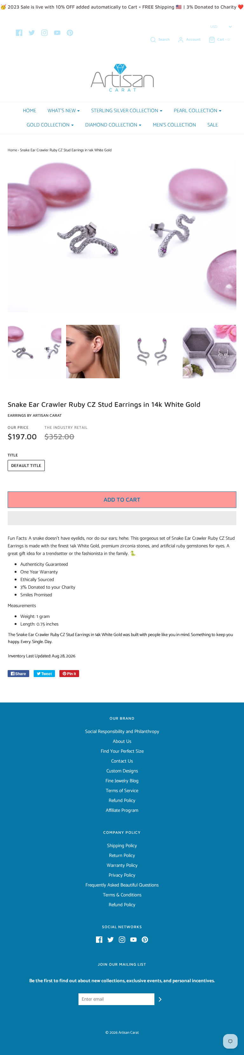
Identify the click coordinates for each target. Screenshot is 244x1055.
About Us (122, 741)
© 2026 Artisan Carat (122, 1033)
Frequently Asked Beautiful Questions (122, 885)
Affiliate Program (122, 810)
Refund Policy (122, 801)
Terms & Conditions (122, 895)
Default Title (26, 465)
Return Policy (122, 856)
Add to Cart (122, 499)
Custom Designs (122, 771)
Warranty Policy (122, 865)
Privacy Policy (122, 875)
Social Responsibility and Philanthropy (122, 732)
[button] (122, 518)
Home (29, 110)
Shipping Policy (122, 846)
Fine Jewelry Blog (122, 781)
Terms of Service (122, 791)
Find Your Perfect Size (122, 751)
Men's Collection (174, 125)
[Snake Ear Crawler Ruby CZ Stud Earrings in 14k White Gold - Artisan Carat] (34, 352)
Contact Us (122, 761)
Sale (212, 125)
